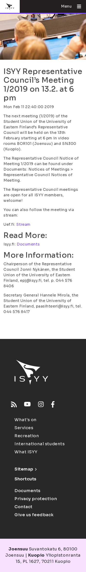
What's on (25, 419)
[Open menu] (77, 6)
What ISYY (26, 451)
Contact (23, 506)
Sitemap (23, 469)
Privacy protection (35, 498)
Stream (23, 224)
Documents (28, 244)
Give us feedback (34, 514)
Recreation (26, 435)
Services (23, 427)
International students (39, 443)
